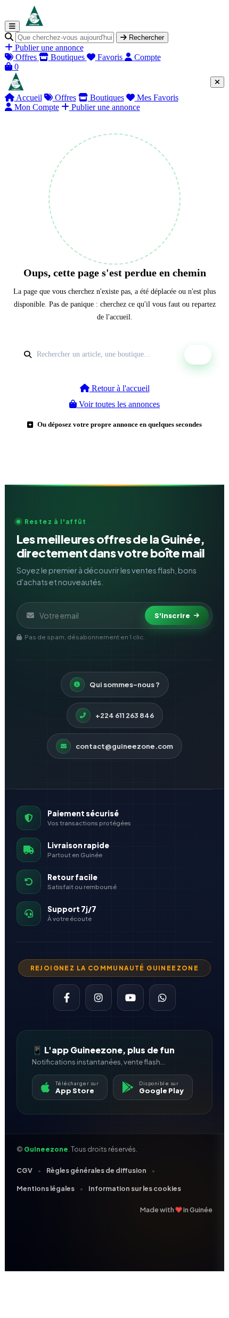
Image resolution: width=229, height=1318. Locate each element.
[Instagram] (98, 997)
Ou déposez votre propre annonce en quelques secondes (119, 424)
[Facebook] (66, 997)
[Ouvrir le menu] (12, 26)
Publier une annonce (104, 107)
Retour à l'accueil (119, 388)
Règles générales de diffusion (96, 1170)
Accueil (28, 97)
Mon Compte (35, 107)
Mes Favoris (156, 97)
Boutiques (106, 97)
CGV (24, 1170)
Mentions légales (46, 1188)
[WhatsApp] (162, 997)
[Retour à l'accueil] (34, 25)
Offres (64, 97)
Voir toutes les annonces (118, 404)
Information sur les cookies (134, 1188)
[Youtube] (130, 997)
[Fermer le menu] (217, 82)
